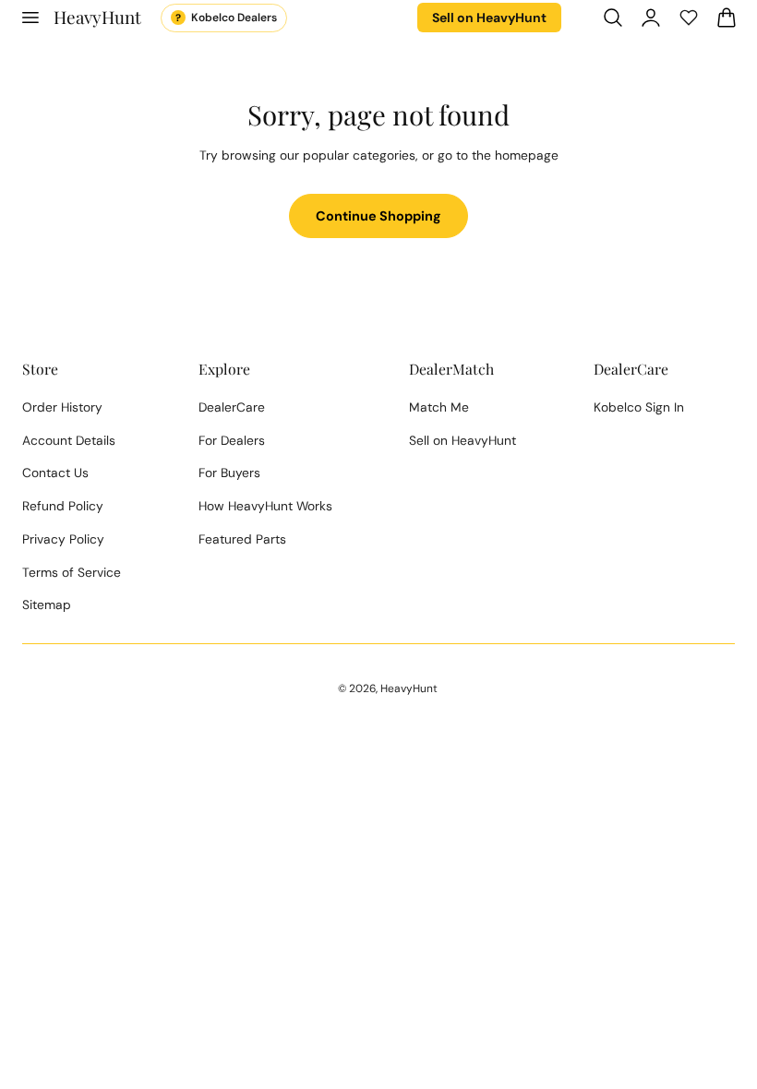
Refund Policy (62, 505)
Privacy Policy (63, 539)
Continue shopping (378, 216)
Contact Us (55, 472)
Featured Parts (242, 539)
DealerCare (231, 407)
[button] (29, 17)
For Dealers (231, 440)
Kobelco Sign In (639, 407)
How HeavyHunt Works (265, 505)
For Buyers (229, 472)
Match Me (439, 407)
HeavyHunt (409, 688)
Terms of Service (71, 572)
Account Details (68, 440)
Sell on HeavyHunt (489, 17)
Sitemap (46, 604)
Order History (62, 407)
